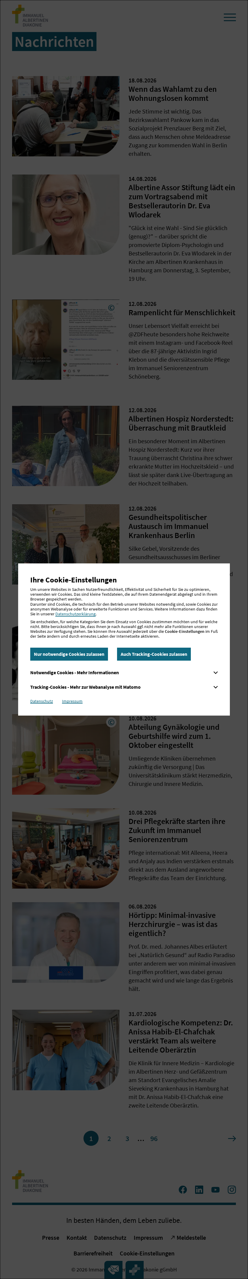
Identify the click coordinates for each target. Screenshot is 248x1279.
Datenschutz (41, 701)
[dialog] (124, 639)
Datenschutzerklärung (75, 614)
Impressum (72, 701)
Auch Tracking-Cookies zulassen (154, 654)
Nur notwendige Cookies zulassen (69, 654)
